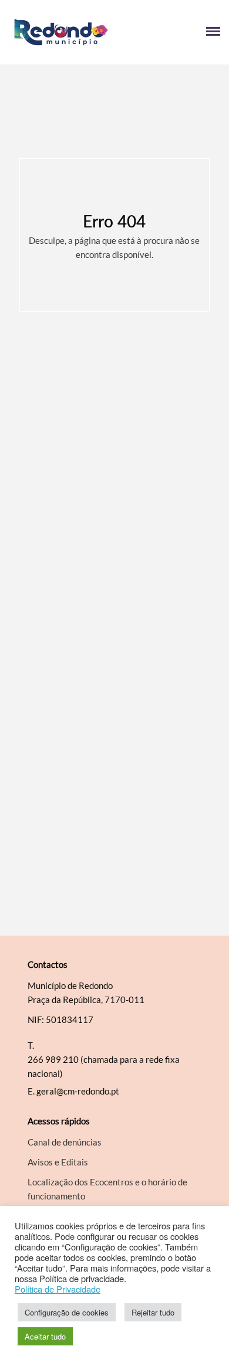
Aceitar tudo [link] (45, 1336)
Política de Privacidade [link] (57, 1289)
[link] (61, 32)
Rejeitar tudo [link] (153, 1312)
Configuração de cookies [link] (67, 1312)
